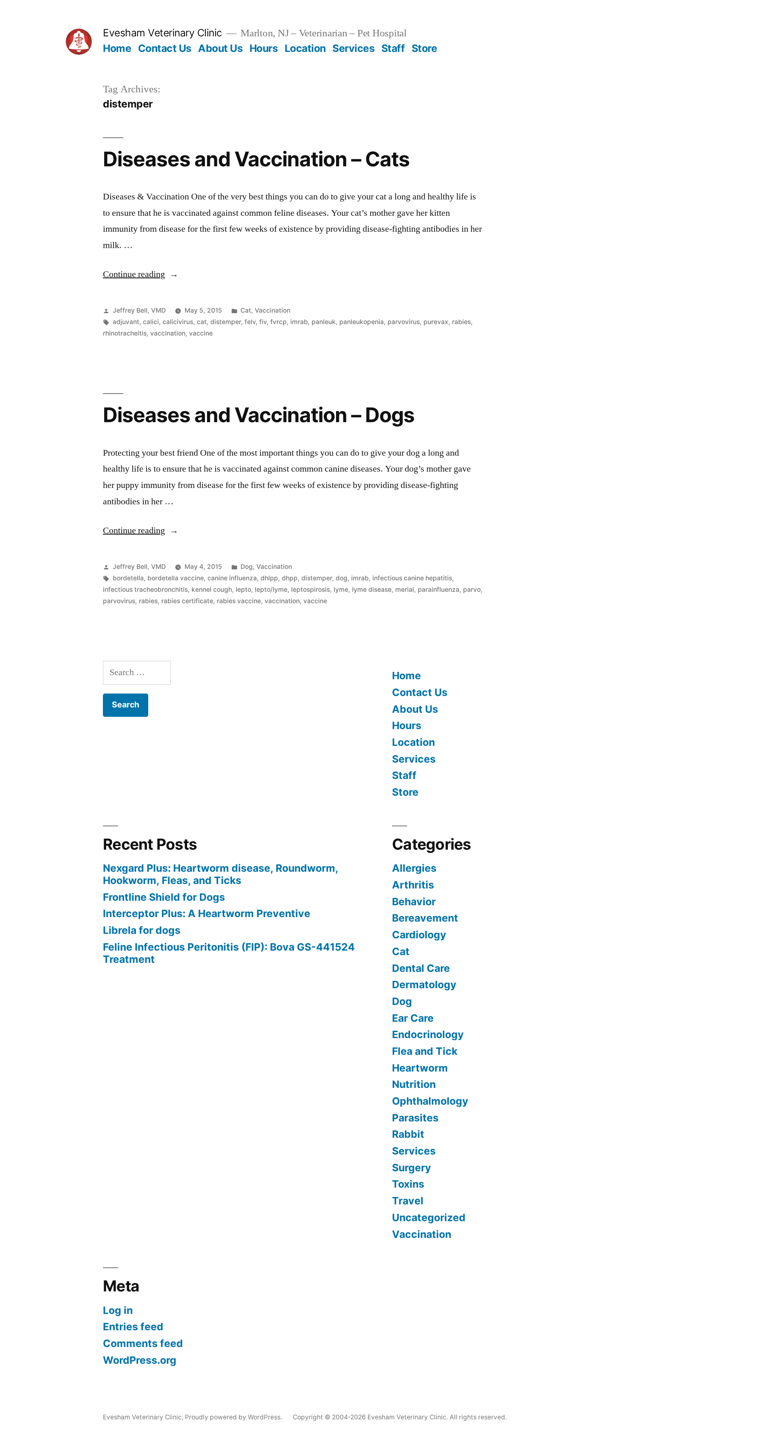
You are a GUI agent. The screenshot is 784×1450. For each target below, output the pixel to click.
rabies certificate (187, 601)
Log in (118, 1310)
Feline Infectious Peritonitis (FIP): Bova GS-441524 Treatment (229, 953)
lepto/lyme (271, 589)
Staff (393, 48)
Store (424, 48)
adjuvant (126, 322)
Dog (247, 567)
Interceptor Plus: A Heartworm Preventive (206, 913)
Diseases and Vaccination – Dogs (258, 415)
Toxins (408, 1184)
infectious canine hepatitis (412, 578)
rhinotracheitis (125, 333)
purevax (435, 322)
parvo (472, 589)
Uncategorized (429, 1217)
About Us (220, 48)
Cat (246, 310)
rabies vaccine (239, 601)
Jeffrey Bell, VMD (139, 310)
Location (305, 48)
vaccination (167, 333)
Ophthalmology (430, 1101)
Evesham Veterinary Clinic (162, 33)
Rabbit (408, 1134)
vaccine (201, 333)
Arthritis (413, 885)
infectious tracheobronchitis (145, 589)
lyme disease (372, 589)
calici (151, 322)
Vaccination (272, 310)
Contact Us (165, 48)
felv (250, 322)
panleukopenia (361, 322)
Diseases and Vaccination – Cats (256, 159)
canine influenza (232, 578)
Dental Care (421, 968)
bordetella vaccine (175, 578)
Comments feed (143, 1343)
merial (404, 589)
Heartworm (420, 1068)
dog (341, 578)
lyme (341, 589)
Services (353, 48)
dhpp (290, 578)
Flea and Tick (424, 1051)
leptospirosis (310, 589)
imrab (299, 322)
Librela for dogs (141, 930)
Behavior (414, 901)
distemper (225, 322)
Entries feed (133, 1326)
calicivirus (178, 322)
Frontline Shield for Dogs (164, 897)
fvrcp (278, 322)
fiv (263, 322)
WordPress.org (139, 1360)
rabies (461, 322)
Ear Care (413, 1018)
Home (117, 48)
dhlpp (269, 578)
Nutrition (414, 1084)
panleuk (324, 322)
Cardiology (419, 935)
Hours (263, 48)
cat (202, 322)
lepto (243, 589)
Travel (407, 1201)
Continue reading (140, 274)
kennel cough (212, 589)
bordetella (128, 578)
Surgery (411, 1167)
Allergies (414, 868)
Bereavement (425, 918)
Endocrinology (428, 1034)
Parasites (415, 1118)
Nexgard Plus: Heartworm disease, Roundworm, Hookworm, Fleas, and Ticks (220, 874)
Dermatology (424, 984)
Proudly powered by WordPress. (234, 1417)
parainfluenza (438, 589)
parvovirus (404, 322)
